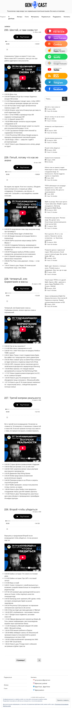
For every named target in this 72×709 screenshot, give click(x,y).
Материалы (35, 17)
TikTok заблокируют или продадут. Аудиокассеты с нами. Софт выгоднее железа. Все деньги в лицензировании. (55, 189)
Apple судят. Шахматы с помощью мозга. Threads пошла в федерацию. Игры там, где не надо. (56, 268)
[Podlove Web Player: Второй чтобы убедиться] (22, 522)
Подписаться (46, 17)
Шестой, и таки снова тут (52, 107)
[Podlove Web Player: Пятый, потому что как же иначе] (22, 173)
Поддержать (57, 17)
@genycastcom (39, 690)
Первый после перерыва (52, 158)
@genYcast (38, 687)
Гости (27, 17)
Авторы (19, 17)
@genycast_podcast (41, 683)
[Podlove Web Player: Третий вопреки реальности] (22, 410)
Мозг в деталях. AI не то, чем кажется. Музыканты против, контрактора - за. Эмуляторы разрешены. (54, 237)
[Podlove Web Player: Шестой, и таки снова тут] (22, 42)
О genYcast (11, 18)
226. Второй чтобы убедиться (20, 509)
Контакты (67, 17)
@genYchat (46, 687)
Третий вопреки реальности (53, 138)
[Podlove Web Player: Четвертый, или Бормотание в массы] (22, 294)
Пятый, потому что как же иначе (54, 117)
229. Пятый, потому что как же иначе (21, 158)
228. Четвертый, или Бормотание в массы (16, 280)
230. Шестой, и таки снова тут (21, 29)
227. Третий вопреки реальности (22, 397)
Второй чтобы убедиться (52, 148)
